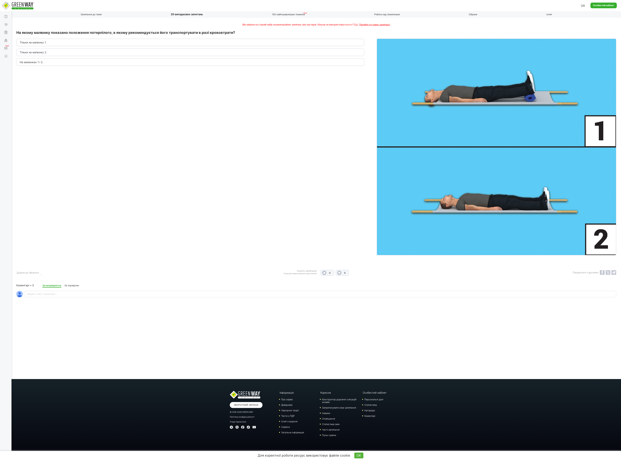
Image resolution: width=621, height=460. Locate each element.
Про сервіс (287, 399)
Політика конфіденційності (242, 417)
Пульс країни (329, 435)
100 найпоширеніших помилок (288, 14)
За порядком (71, 285)
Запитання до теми (91, 14)
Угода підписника (238, 421)
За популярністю (51, 285)
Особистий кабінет (603, 5)
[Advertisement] (316, 346)
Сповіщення (328, 418)
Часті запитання (331, 429)
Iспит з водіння (289, 421)
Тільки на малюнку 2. (33, 52)
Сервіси (285, 427)
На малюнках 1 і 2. (31, 62)
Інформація (287, 392)
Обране (473, 14)
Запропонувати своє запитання (339, 407)
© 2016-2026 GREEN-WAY (241, 412)
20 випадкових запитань (187, 14)
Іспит (549, 14)
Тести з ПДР (288, 416)
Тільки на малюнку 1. (33, 42)
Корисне (325, 392)
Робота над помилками (387, 14)
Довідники (286, 404)
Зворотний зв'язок (246, 404)
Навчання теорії (290, 410)
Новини (326, 413)
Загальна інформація (292, 432)
